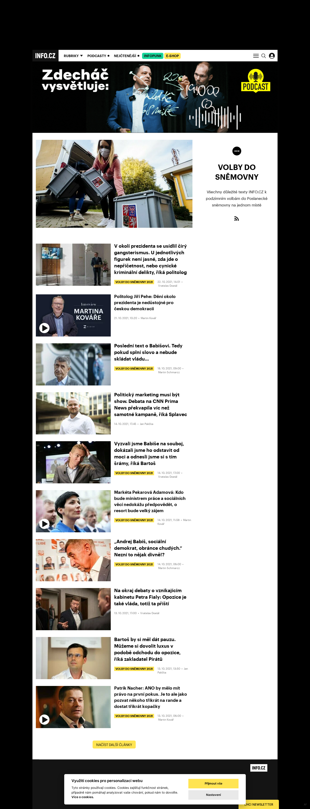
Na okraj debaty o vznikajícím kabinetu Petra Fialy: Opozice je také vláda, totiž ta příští (150, 596)
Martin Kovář (148, 318)
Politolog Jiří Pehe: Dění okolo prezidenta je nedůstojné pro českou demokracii (145, 302)
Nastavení (213, 795)
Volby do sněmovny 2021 (134, 281)
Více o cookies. (82, 797)
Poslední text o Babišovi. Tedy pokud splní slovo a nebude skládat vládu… (148, 352)
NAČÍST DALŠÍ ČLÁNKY (114, 745)
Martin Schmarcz (169, 372)
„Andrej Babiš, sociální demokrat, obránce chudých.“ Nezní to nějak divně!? (148, 547)
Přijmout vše (213, 783)
